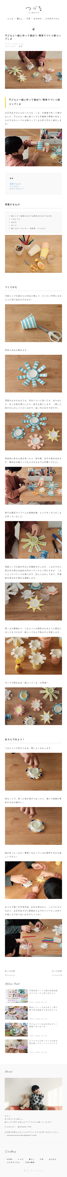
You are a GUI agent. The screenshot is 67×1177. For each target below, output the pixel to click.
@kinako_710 (24, 1127)
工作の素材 (30, 1162)
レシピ (11, 19)
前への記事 (10, 971)
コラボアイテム (52, 19)
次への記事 (57, 971)
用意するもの (15, 184)
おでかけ (38, 19)
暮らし (20, 19)
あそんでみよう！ (17, 188)
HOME (10, 1159)
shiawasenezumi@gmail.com (22, 1135)
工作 (28, 19)
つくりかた (14, 186)
